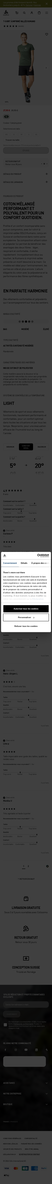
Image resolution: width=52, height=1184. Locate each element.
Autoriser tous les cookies (26, 608)
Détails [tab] (24, 563)
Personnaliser (24, 617)
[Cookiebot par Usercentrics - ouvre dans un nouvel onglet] (37, 555)
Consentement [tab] (10, 563)
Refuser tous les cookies (26, 626)
